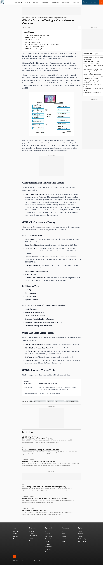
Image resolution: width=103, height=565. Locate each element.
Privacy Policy (82, 541)
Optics (47, 541)
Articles (26, 2)
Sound (64, 539)
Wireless (34, 17)
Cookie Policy (82, 539)
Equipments (55, 2)
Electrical (48, 539)
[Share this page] (79, 27)
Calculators (35, 2)
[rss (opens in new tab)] (14, 556)
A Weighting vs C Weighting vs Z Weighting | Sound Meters (91, 81)
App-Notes (17, 2)
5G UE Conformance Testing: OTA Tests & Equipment (40, 450)
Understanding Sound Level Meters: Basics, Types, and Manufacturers (92, 73)
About (80, 531)
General (31, 531)
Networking (48, 552)
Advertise (81, 534)
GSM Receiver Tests (34, 42)
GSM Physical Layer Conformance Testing (37, 35)
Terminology (76, 2)
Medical (64, 541)
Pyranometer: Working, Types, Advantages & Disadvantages (91, 62)
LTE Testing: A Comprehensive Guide (35, 510)
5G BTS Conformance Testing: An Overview (37, 438)
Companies (45, 2)
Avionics (47, 544)
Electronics (32, 538)
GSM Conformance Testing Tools (35, 49)
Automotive (48, 549)
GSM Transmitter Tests (35, 40)
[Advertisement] (51, 11)
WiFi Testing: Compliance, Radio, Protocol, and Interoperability (44, 487)
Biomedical (48, 547)
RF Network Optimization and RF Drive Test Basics (39, 461)
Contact (80, 536)
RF (46, 531)
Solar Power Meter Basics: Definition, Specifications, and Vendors (93, 66)
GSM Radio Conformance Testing (35, 38)
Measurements (65, 2)
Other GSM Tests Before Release (34, 46)
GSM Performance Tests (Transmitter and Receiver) (43, 44)
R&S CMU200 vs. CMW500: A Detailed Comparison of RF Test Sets (44, 498)
